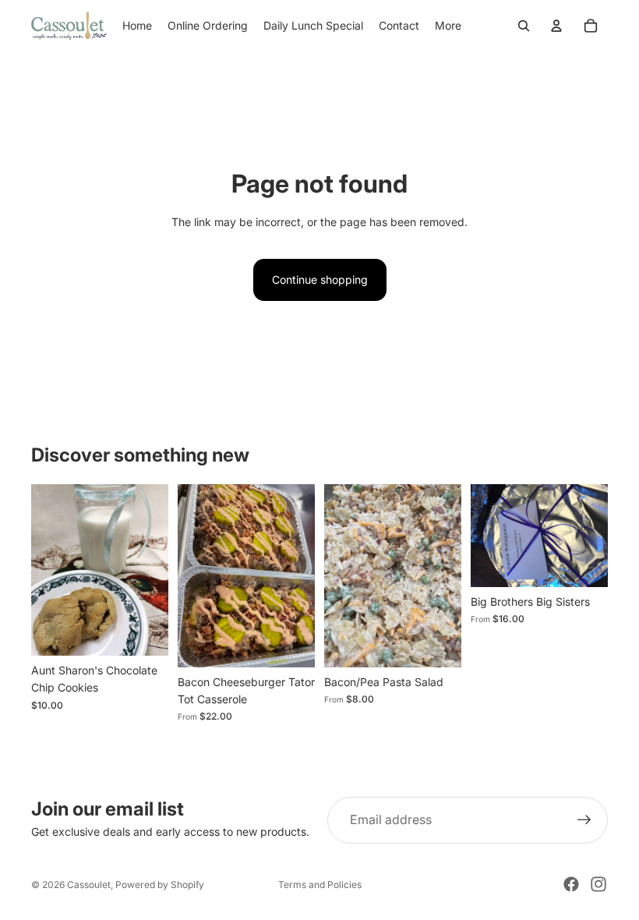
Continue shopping (320, 279)
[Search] (524, 26)
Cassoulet (89, 884)
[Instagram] (598, 884)
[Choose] (291, 643)
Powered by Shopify (159, 884)
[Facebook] (571, 884)
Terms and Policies (320, 884)
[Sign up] (584, 820)
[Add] (144, 631)
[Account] (556, 26)
